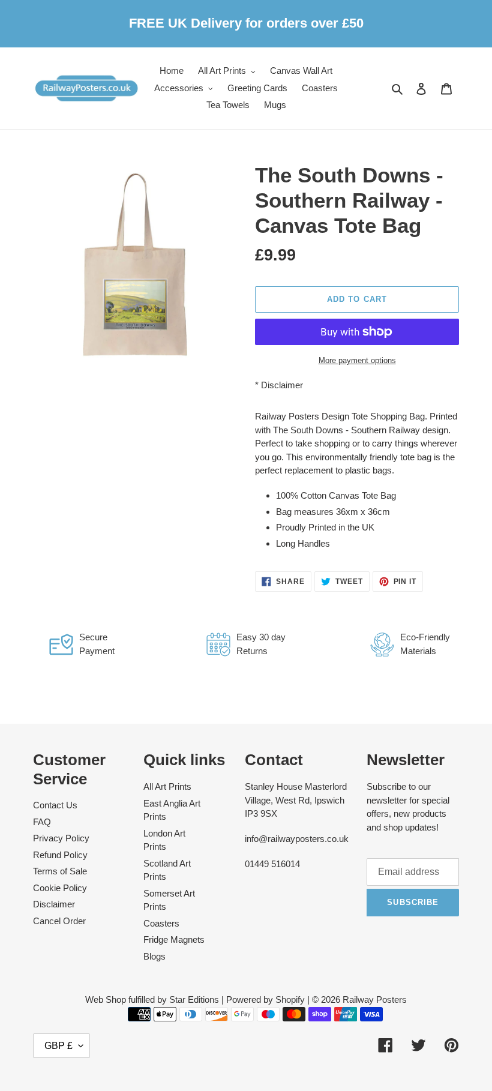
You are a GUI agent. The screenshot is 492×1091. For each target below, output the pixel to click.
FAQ (42, 822)
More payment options (357, 360)
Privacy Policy (61, 838)
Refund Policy (60, 855)
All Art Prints (167, 786)
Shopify (290, 999)
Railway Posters (375, 999)
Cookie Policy (60, 888)
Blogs (154, 956)
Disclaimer (282, 385)
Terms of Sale (60, 871)
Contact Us (55, 805)
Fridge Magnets (174, 939)
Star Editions (194, 999)
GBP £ (58, 1046)
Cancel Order (59, 921)
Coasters (161, 923)
